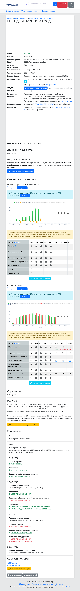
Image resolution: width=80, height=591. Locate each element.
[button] (31, 247)
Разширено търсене (31, 11)
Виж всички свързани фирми (20, 569)
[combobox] (37, 4)
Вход (71, 6)
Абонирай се (62, 4)
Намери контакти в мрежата (37, 88)
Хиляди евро (22, 188)
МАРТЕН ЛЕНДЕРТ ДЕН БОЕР (21, 509)
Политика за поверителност (43, 584)
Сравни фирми (13, 11)
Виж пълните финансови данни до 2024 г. (24, 425)
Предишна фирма (15, 575)
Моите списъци (49, 11)
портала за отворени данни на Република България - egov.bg (52, 586)
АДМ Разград (12, 563)
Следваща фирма (30, 575)
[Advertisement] (43, 37)
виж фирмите (50, 84)
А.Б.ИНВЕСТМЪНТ (14, 565)
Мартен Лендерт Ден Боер (21, 470)
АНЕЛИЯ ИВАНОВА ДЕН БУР (43, 104)
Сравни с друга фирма (41, 278)
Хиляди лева (12, 188)
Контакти (59, 584)
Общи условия (24, 584)
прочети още (67, 101)
